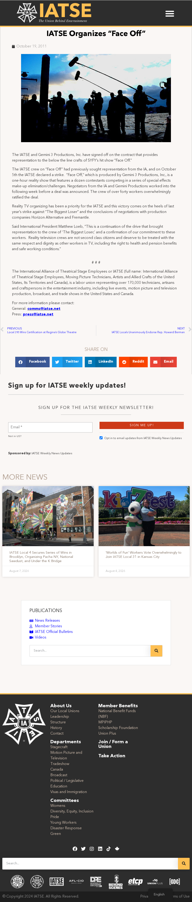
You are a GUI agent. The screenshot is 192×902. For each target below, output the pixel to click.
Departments (65, 742)
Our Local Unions (64, 711)
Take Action (111, 756)
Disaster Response (66, 828)
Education (58, 786)
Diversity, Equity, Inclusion (71, 811)
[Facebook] (75, 849)
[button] (170, 14)
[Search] (156, 651)
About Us (61, 706)
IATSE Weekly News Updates (52, 453)
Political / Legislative (67, 781)
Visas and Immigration (68, 792)
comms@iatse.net (43, 309)
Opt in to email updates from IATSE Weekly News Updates (143, 438)
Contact (56, 734)
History (56, 728)
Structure (58, 722)
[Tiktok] (108, 849)
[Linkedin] (100, 849)
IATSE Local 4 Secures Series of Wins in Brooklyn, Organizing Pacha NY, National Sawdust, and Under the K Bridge (41, 557)
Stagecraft (58, 747)
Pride (54, 817)
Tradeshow (59, 764)
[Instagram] (92, 849)
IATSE (65, 12)
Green (55, 834)
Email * (16, 424)
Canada (56, 770)
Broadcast (58, 775)
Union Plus (107, 734)
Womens (57, 806)
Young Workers (63, 823)
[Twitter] (83, 849)
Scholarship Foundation (118, 728)
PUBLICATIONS (46, 611)
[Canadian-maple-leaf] (117, 849)
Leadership (59, 717)
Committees (64, 800)
